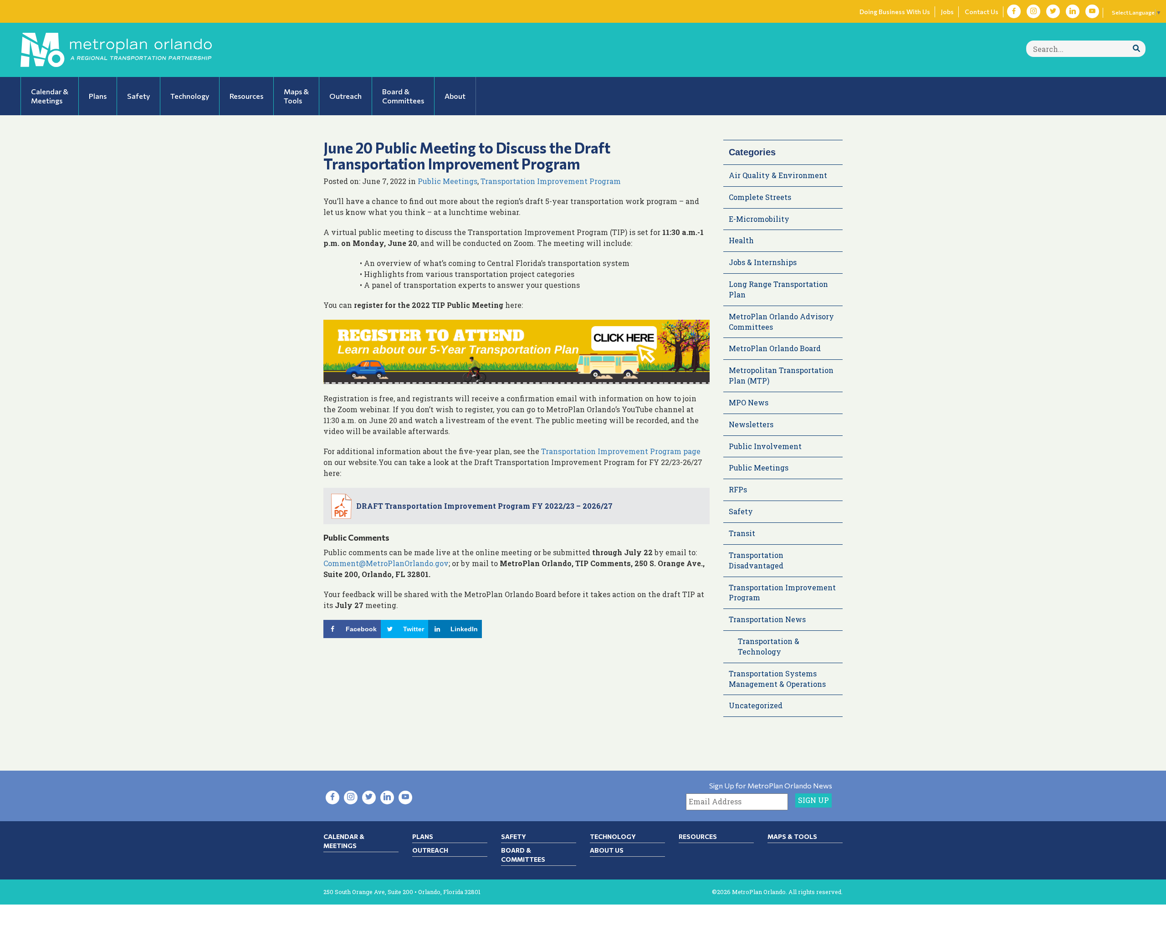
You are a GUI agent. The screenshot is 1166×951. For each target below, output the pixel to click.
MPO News (748, 402)
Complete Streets (760, 197)
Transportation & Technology (768, 646)
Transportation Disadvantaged (756, 560)
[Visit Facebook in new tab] (1014, 11)
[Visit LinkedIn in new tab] (1072, 11)
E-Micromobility (759, 219)
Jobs (947, 11)
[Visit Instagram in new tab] (1033, 11)
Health (741, 240)
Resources (698, 836)
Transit (742, 533)
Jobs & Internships (763, 262)
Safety (741, 511)
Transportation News (767, 619)
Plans (422, 836)
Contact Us (981, 11)
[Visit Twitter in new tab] (1053, 11)
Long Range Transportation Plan (778, 289)
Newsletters (751, 424)
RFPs (738, 489)
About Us (607, 850)
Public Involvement (765, 446)
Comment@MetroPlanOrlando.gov (386, 563)
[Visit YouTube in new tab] (1092, 11)
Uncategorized (755, 705)
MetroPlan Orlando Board (775, 348)
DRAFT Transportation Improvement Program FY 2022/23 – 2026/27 (484, 506)
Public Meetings (447, 181)
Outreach (430, 850)
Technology (613, 836)
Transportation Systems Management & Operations (777, 679)
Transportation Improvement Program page (621, 451)
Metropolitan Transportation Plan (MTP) (781, 375)
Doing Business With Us (894, 11)
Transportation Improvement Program (551, 181)
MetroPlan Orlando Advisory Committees (781, 322)
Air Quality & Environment (778, 175)
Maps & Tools (792, 836)
